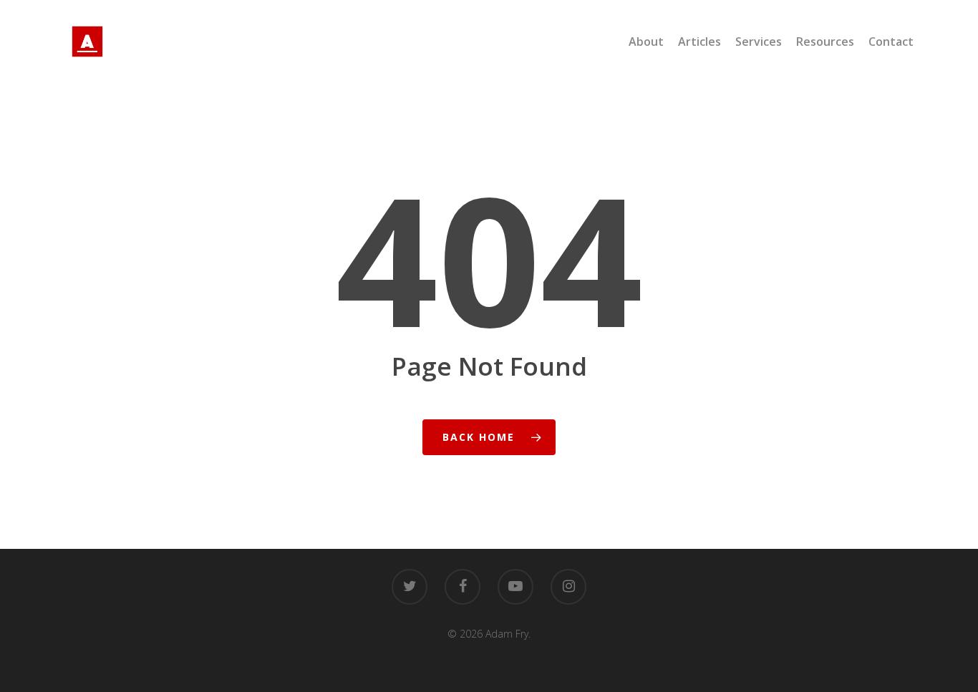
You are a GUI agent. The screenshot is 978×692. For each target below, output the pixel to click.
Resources (825, 41)
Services (758, 41)
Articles (699, 41)
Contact (891, 41)
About (646, 41)
